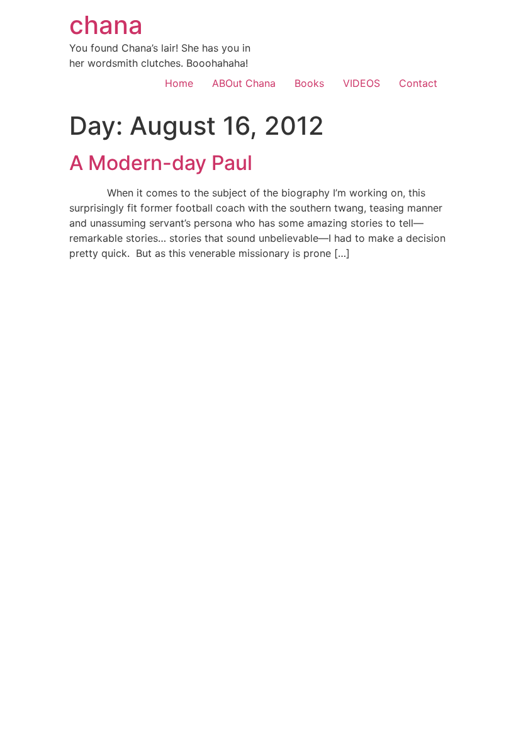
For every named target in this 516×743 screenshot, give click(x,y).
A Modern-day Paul (160, 162)
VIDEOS (361, 83)
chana (106, 24)
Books (309, 83)
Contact (418, 83)
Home (179, 83)
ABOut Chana (244, 83)
